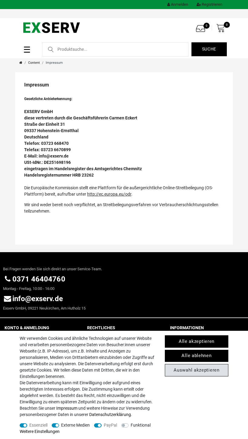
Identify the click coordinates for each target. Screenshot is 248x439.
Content (34, 63)
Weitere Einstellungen (40, 431)
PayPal (110, 425)
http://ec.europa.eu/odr (109, 194)
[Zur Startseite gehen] (20, 63)
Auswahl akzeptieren (196, 370)
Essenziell (38, 425)
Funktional (141, 425)
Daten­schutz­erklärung (110, 414)
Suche (209, 49)
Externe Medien (75, 425)
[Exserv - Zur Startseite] (52, 27)
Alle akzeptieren (196, 341)
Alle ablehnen (196, 355)
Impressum (66, 408)
